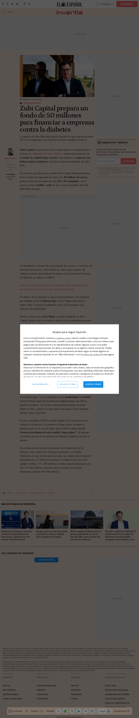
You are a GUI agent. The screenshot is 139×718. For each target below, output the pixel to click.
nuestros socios (63, 338)
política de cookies (91, 354)
